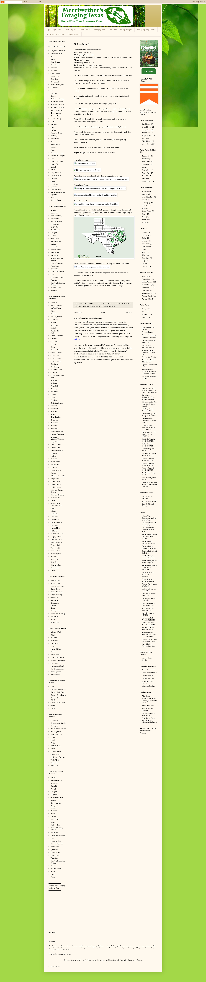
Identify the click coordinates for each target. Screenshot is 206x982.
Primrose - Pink (56, 498)
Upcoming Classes (54, 29)
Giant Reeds (55, 238)
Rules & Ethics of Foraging (148, 505)
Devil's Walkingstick (57, 84)
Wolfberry (54, 290)
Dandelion (54, 380)
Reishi (53, 748)
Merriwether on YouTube (147, 497)
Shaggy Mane (55, 754)
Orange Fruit (146, 170)
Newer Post (78, 312)
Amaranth (54, 302)
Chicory (53, 344)
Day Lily (54, 789)
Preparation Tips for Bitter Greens (148, 361)
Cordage (144, 241)
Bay (52, 56)
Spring (144, 309)
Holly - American (56, 110)
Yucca (53, 708)
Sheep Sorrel (55, 519)
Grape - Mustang (56, 594)
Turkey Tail (54, 763)
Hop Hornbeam (56, 116)
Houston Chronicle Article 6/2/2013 (148, 469)
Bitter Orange (55, 62)
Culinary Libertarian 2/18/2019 (149, 594)
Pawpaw (53, 147)
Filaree (53, 397)
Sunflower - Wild (56, 539)
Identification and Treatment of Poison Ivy (148, 352)
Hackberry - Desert (57, 101)
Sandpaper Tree (56, 175)
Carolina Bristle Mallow (56, 332)
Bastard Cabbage (56, 305)
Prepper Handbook (148, 678)
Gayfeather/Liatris (57, 403)
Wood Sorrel (55, 568)
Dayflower (54, 383)
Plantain (53, 473)
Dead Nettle (55, 386)
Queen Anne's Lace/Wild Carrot (56, 504)
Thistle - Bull (55, 545)
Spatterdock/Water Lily (58, 666)
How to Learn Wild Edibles (148, 328)
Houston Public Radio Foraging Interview (149, 640)
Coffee (144, 238)
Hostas (53, 813)
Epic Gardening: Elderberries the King (149, 542)
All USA (145, 276)
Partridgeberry (55, 611)
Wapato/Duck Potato (57, 669)
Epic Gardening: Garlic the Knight (149, 552)
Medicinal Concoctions (149, 337)
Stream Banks (146, 211)
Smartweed (54, 525)
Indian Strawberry (57, 431)
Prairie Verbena (56, 484)
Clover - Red (55, 355)
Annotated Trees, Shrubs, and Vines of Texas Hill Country (149, 371)
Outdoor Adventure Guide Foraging (148, 730)
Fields (144, 200)
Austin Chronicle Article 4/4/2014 (147, 445)
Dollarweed (54, 391)
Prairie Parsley (55, 481)
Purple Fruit (146, 173)
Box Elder (54, 70)
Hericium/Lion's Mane (58, 729)
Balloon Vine (55, 580)
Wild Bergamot (56, 553)
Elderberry (54, 87)
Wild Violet (55, 559)
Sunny (144, 214)
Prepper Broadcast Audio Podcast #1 (148, 628)
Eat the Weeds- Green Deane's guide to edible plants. (149, 700)
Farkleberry (54, 93)
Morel (53, 740)
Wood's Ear (54, 765)
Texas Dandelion (56, 542)
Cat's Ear (54, 338)
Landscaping (146, 202)
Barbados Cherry (56, 216)
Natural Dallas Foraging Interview (148, 645)
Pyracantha (54, 269)
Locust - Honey (56, 119)
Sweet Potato (55, 855)
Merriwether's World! (149, 501)
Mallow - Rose (55, 252)
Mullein (53, 456)
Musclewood (55, 138)
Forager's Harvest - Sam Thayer (148, 714)
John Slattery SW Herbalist (148, 709)
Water (113, 306)
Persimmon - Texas (57, 153)
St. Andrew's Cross (57, 277)
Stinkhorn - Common (58, 757)
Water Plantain (55, 674)
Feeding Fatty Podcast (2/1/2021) (149, 585)
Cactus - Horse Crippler (55, 699)
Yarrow (53, 570)
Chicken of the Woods (58, 723)
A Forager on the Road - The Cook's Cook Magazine (149, 404)
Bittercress (54, 314)
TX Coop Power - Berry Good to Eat (148, 410)
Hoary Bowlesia (56, 417)
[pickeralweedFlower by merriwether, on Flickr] (95, 195)
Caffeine (144, 232)
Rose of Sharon (56, 852)
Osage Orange (55, 144)
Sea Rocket (54, 516)
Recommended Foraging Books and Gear (57, 887)
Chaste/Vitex (55, 76)
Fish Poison (146, 244)
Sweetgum (54, 184)
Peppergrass (55, 464)
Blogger (139, 960)
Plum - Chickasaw (57, 161)
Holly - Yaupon (56, 113)
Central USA (89, 304)
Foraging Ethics (100, 29)
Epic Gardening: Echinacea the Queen (149, 547)
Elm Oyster (54, 726)
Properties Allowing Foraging (121, 29)
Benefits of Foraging (149, 335)
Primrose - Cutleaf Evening (57, 491)
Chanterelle (54, 720)
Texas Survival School (149, 673)
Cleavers (53, 347)
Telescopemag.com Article (148, 449)
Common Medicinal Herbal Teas (148, 341)
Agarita (53, 210)
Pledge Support (74, 34)
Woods (144, 219)
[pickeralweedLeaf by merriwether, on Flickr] (96, 204)
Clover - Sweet (56, 358)
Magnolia (54, 124)
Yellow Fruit (146, 181)
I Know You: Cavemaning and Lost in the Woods (149, 518)
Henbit (53, 414)
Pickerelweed (55, 655)
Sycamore (54, 187)
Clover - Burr (55, 350)
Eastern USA (118, 304)
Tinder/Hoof (55, 760)
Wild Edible (146, 696)
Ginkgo (53, 96)
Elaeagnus (54, 232)
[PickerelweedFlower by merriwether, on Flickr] (100, 188)
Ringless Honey (56, 751)
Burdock (53, 328)
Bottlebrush (54, 68)
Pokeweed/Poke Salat (58, 476)
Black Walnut (55, 65)
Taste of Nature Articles (147, 659)
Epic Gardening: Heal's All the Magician (149, 561)
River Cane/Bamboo (57, 271)
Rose (52, 274)
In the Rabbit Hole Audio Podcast (148, 609)
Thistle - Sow (55, 551)
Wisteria (53, 619)
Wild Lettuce (55, 556)
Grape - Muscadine (57, 592)
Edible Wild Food (148, 705)
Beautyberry (55, 218)
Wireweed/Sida (56, 288)
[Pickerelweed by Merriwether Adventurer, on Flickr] (92, 267)
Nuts (79, 306)
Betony (53, 311)
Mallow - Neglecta (57, 450)
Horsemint (54, 423)
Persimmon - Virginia (58, 155)
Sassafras (54, 178)
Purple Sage (55, 266)
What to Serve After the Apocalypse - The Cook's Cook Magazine (149, 390)
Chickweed (54, 341)
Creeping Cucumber (57, 586)
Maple (53, 127)
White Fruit (146, 178)
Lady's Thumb (55, 442)
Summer (144, 314)
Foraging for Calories (149, 357)
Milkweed (54, 453)
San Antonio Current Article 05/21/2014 (149, 454)
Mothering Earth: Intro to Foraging (149, 524)
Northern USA (147, 287)
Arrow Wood (55, 213)
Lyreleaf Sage (55, 447)
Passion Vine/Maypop (58, 614)
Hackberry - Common (58, 99)
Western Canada (147, 296)
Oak (52, 141)
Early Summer (98, 304)
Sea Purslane (55, 514)
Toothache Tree (56, 189)
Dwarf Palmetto (56, 230)
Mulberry (54, 136)
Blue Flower (146, 124)
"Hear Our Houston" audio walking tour (149, 604)
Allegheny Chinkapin (58, 50)
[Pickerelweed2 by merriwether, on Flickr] (87, 170)
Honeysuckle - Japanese (55, 604)
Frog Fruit (54, 400)
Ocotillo (53, 705)
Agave (53, 686)
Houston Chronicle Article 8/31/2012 (148, 464)
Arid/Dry (145, 191)
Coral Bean (54, 79)
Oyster (53, 743)
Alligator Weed (56, 632)
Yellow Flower (147, 144)
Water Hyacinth (56, 672)
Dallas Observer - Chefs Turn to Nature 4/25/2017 (149, 420)
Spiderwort (54, 531)
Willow (53, 197)
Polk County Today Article (148, 474)
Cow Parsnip (55, 367)
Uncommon (107, 306)
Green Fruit (146, 164)
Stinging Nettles (56, 536)
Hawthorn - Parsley (57, 104)
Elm (52, 90)
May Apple (54, 255)
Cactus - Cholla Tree (57, 692)
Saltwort (53, 511)
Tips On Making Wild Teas (149, 366)
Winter (144, 317)
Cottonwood (55, 82)
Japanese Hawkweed (57, 434)
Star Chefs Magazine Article (149, 479)
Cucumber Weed (56, 370)
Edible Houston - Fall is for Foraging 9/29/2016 (149, 434)
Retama (53, 170)
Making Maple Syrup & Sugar (149, 377)
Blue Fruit (145, 159)
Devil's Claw (55, 227)
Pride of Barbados (57, 263)
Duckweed (54, 640)
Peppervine (54, 616)
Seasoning (145, 258)
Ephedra (53, 235)
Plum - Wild (55, 164)
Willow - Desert (56, 200)
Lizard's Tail (55, 247)
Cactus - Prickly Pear (58, 702)
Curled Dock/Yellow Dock (57, 376)
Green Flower (146, 127)
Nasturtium (54, 832)
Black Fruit (145, 156)
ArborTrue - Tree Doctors (147, 682)
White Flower (146, 141)
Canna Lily (54, 786)
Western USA (146, 299)
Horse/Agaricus (56, 731)
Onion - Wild (55, 461)
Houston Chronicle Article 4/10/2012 (148, 459)
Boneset (53, 322)
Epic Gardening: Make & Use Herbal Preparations (149, 567)
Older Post (128, 312)
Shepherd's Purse (56, 522)
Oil (143, 249)
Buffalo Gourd (55, 583)
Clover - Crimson (56, 352)
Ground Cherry (56, 241)
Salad (143, 255)
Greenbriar (54, 597)
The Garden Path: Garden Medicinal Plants (148, 529)
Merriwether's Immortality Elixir (148, 346)
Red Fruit (145, 175)
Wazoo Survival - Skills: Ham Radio (148, 580)
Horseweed (54, 428)
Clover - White (56, 361)
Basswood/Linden (56, 53)
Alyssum (53, 777)
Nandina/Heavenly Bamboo (57, 259)
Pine (52, 158)
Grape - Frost (55, 589)
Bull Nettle (54, 325)
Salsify (53, 508)
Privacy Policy (55, 966)
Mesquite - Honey (57, 133)
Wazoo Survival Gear (149, 670)
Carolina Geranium (57, 335)
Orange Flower (147, 130)
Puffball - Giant (56, 746)
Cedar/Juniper (55, 73)
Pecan (52, 150)
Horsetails (54, 425)
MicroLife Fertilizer (148, 686)
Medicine (145, 246)
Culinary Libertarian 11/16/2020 (149, 590)
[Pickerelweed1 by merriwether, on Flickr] (85, 163)
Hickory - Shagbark (57, 107)
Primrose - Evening (57, 495)
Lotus (52, 646)
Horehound (54, 420)
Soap (143, 260)
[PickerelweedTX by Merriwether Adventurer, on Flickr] (104, 258)
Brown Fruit (146, 161)
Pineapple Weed (56, 470)
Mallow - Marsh (56, 250)
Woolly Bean (55, 622)
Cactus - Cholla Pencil (58, 689)
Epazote (53, 394)
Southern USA (98, 306)
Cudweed (54, 372)
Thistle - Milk (55, 548)
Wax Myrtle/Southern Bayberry (58, 193)
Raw (92, 306)
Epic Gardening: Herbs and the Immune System (149, 536)
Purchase (148, 71)
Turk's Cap (54, 280)
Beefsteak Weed (56, 308)
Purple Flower (86, 306)
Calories (82, 304)
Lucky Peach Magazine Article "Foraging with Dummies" (149, 484)
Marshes (144, 205)
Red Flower (146, 138)
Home (103, 312)
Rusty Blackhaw (56, 172)
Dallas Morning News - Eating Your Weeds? (149, 414)
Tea (143, 263)
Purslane (53, 500)
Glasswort (54, 406)
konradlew (124, 960)
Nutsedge (54, 459)
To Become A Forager (55, 34)
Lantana (53, 244)
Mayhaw (53, 130)
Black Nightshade (56, 221)
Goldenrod (54, 408)
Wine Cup (54, 562)
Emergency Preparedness (146, 29)
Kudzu (53, 608)
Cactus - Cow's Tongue (58, 695)
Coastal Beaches (147, 197)
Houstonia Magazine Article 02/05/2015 (148, 440)
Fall (123, 304)
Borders (144, 194)
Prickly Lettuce (56, 487)
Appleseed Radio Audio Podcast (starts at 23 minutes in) (149, 634)
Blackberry (54, 319)
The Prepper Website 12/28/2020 (149, 599)
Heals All (54, 411)
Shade (144, 208)
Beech (53, 59)
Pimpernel (54, 467)
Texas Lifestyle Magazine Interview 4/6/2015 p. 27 (148, 427)
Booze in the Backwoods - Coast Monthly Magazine (148, 397)
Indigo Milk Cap (56, 734)
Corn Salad (54, 364)
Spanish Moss (55, 528)
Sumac (53, 181)
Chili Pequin (55, 224)
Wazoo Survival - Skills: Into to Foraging (148, 574)
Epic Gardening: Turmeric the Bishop (149, 557)
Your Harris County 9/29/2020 (148, 614)
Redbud (53, 167)
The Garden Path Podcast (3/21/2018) (148, 619)
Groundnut (54, 600)
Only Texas (145, 290)
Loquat (53, 121)
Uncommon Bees (147, 675)
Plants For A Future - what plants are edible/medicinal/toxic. (149, 720)
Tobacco (144, 266)
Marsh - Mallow (56, 649)
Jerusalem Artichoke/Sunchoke (57, 438)
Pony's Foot (55, 478)
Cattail (53, 635)
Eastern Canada (108, 304)
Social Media (85, 29)
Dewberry (54, 389)
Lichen (53, 737)
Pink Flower (146, 132)
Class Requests (70, 29)
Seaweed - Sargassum (58, 660)
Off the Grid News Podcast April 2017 (148, 624)
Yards (144, 222)
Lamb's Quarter (56, 444)
